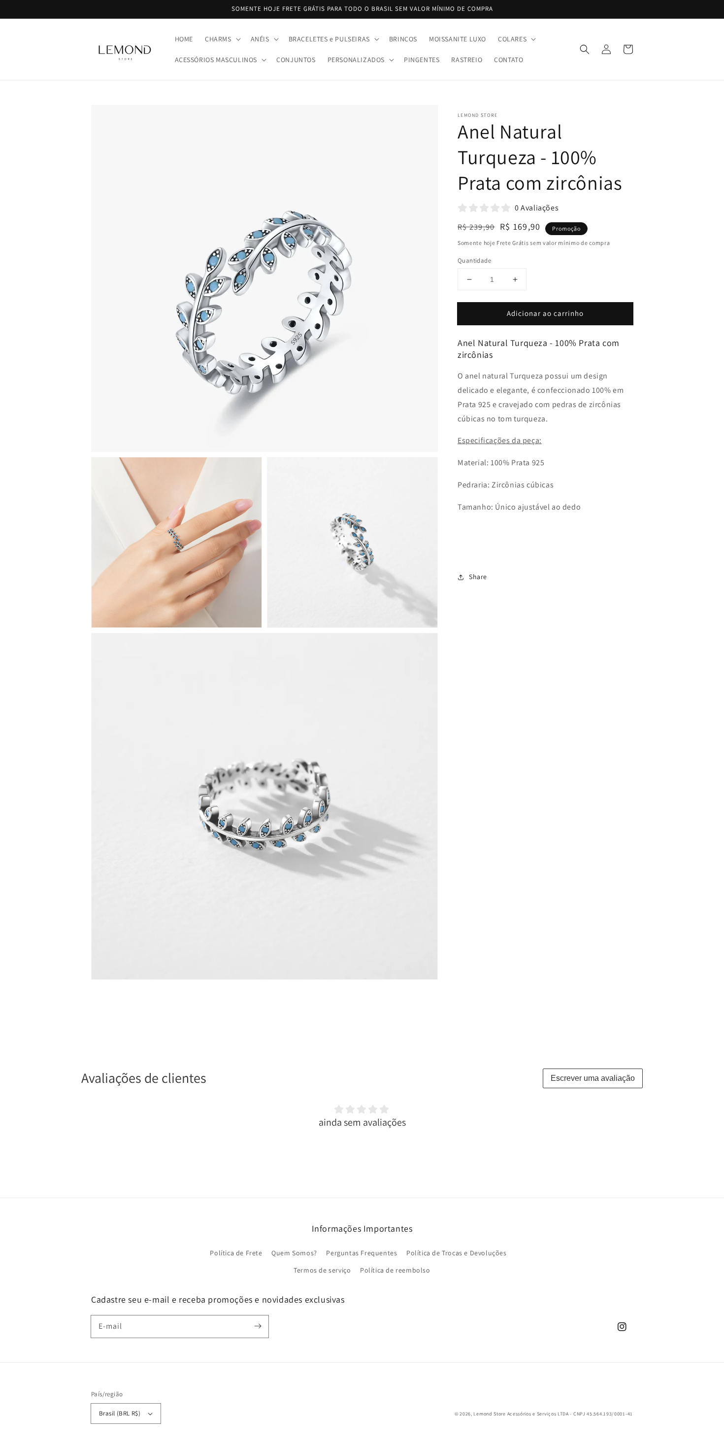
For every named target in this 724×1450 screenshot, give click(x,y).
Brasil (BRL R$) (119, 1413)
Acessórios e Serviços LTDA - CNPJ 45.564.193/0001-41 (570, 1414)
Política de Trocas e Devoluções (456, 1252)
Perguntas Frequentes (361, 1252)
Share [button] (478, 576)
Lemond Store (489, 1414)
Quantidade (474, 260)
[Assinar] (257, 1326)
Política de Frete (236, 1252)
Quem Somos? (294, 1252)
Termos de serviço (322, 1270)
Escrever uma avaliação (593, 1078)
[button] (222, 39)
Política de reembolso (395, 1270)
